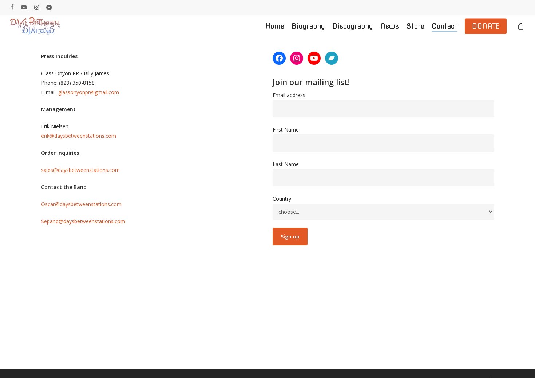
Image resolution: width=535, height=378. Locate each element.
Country (282, 198)
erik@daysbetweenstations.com (78, 135)
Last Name (286, 164)
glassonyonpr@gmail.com (88, 92)
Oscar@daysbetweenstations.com (81, 204)
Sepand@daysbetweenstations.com (83, 221)
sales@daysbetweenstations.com (80, 169)
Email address (289, 95)
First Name (286, 129)
